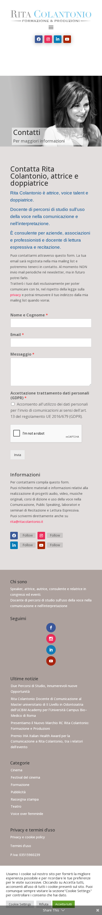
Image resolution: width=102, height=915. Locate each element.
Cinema (16, 770)
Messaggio (22, 354)
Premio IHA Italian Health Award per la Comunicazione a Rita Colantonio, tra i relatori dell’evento (47, 741)
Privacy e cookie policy (27, 837)
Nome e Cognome (29, 315)
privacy (15, 295)
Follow (28, 535)
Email (17, 334)
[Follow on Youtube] (67, 39)
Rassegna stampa (25, 799)
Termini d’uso (20, 846)
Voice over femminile (27, 813)
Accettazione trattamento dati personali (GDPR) (49, 396)
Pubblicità (18, 792)
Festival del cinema (25, 777)
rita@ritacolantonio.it (26, 521)
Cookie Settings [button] (20, 904)
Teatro (16, 806)
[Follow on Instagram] (48, 39)
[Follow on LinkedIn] (57, 39)
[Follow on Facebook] (38, 39)
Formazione (20, 784)
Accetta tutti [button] (63, 904)
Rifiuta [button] (43, 904)
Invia (17, 455)
